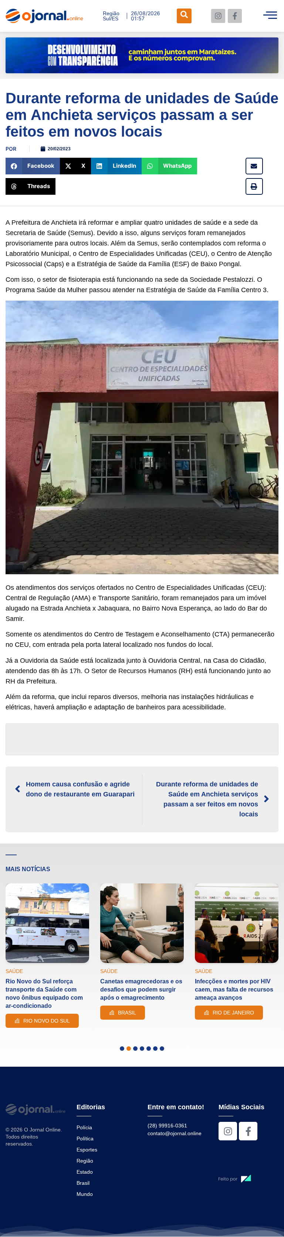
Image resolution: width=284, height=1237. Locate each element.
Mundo (85, 1194)
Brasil (83, 1183)
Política (85, 1138)
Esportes (87, 1150)
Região (85, 1161)
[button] (33, 166)
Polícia (84, 1127)
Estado (85, 1172)
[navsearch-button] (184, 16)
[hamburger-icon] (270, 16)
